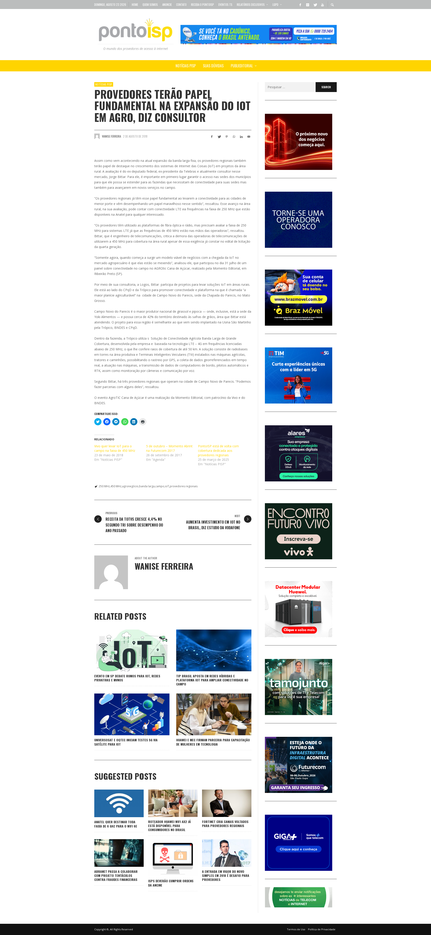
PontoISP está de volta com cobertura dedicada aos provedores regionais (218, 450)
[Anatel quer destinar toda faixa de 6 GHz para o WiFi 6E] (112, 803)
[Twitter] (315, 4)
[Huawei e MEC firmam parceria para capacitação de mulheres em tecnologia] (207, 714)
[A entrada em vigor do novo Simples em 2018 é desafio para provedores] (219, 853)
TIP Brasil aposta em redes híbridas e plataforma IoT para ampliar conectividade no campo (212, 680)
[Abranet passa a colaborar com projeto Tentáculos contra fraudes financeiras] (112, 853)
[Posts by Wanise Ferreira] (97, 136)
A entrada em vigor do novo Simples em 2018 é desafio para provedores (225, 875)
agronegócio (130, 486)
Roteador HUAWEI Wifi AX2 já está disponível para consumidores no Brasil (169, 825)
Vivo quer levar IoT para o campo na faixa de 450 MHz (114, 448)
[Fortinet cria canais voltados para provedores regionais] (219, 803)
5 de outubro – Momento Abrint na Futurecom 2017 (169, 448)
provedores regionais (184, 486)
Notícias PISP (103, 84)
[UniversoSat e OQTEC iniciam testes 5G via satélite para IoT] (125, 714)
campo (159, 486)
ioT (167, 486)
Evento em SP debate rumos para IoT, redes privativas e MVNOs (127, 678)
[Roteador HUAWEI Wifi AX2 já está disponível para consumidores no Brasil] (166, 803)
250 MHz (104, 486)
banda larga (147, 486)
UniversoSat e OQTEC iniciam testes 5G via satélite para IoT (126, 741)
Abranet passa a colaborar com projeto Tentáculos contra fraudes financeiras (116, 875)
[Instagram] (307, 4)
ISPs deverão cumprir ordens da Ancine (171, 882)
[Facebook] (300, 4)
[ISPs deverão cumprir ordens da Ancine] (166, 858)
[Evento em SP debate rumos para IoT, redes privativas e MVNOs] (125, 650)
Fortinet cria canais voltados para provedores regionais (225, 823)
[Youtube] (322, 4)
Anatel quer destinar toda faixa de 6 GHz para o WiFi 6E (115, 823)
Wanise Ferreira (111, 136)
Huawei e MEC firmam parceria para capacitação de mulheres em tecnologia (213, 741)
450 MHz (115, 486)
